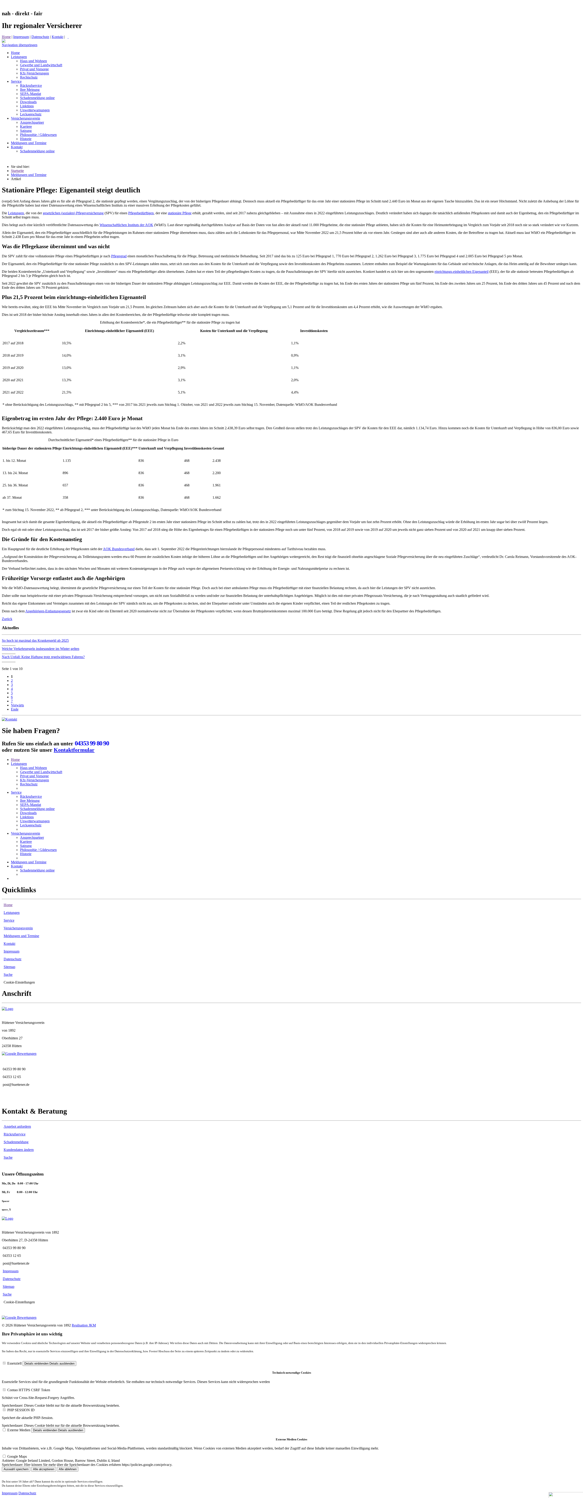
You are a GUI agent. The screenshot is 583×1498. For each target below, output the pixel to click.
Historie (25, 854)
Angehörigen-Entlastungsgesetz (48, 611)
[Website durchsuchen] (68, 37)
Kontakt (57, 37)
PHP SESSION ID (21, 1410)
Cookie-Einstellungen (19, 982)
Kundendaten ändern (19, 1150)
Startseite (17, 171)
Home (6, 37)
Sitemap (9, 967)
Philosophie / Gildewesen (38, 850)
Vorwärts (17, 705)
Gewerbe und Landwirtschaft (41, 772)
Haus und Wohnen (33, 768)
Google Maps (17, 1456)
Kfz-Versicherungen (34, 780)
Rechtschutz (29, 784)
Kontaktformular (74, 750)
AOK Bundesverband (119, 549)
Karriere (26, 842)
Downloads (28, 813)
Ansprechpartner (32, 837)
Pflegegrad (119, 256)
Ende (14, 709)
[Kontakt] (9, 719)
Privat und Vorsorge (34, 776)
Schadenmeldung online (37, 809)
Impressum (21, 37)
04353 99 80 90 (92, 743)
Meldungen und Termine (28, 175)
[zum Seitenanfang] (3, 41)
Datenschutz (40, 37)
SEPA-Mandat (30, 805)
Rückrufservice (31, 796)
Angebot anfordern (17, 1126)
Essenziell (14, 1363)
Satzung (26, 846)
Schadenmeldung (16, 1142)
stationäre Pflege (180, 213)
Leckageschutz (30, 825)
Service (16, 792)
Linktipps (27, 817)
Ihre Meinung (30, 801)
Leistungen (16, 213)
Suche (8, 975)
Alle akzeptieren (43, 1469)
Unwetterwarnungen (35, 821)
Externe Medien (18, 1430)
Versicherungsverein (25, 833)
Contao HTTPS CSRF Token (28, 1390)
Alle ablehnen (68, 1469)
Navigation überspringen (19, 45)
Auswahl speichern (16, 1469)
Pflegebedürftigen (141, 213)
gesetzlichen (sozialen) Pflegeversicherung (73, 213)
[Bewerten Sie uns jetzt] (19, 1054)
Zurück (7, 619)
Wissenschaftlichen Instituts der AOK (126, 225)
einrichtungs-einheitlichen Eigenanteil (461, 272)
